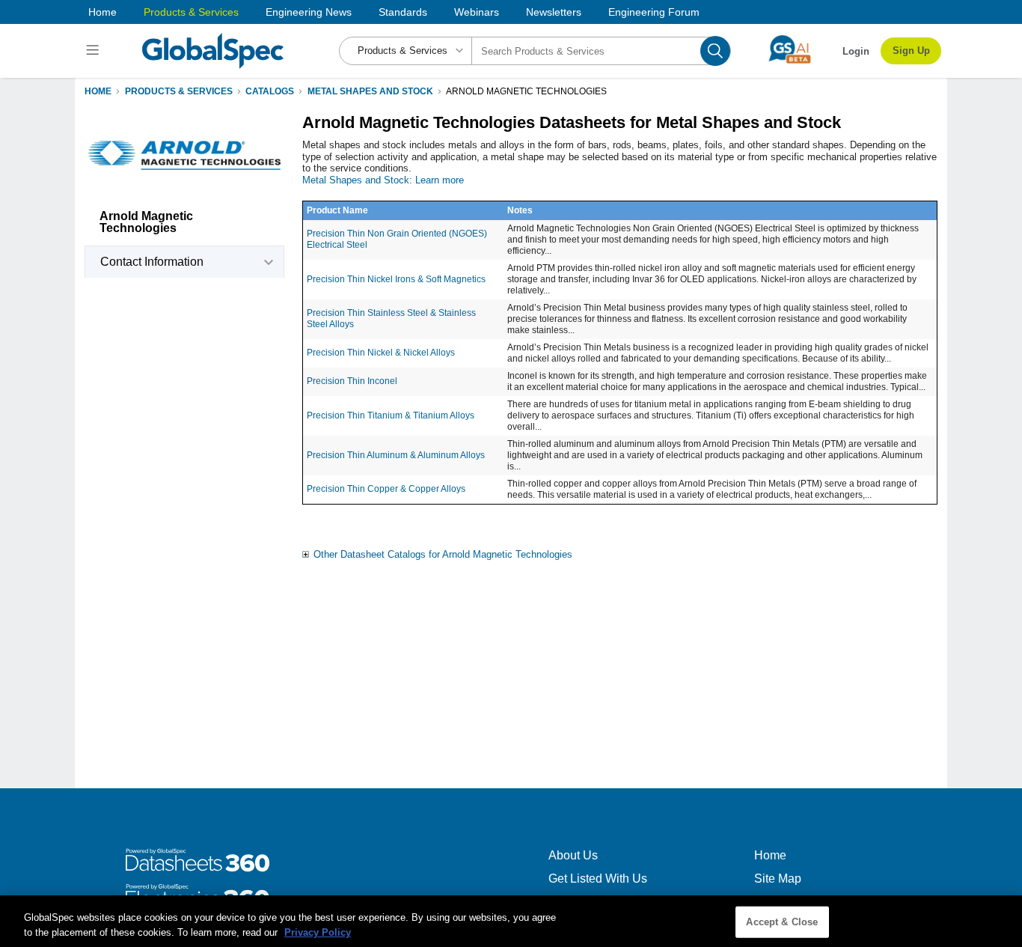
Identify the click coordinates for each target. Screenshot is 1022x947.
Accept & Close (782, 922)
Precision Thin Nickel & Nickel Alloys (381, 352)
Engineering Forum (654, 12)
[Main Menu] (95, 51)
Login (855, 51)
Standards (403, 12)
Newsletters (553, 12)
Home (102, 12)
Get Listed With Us (597, 878)
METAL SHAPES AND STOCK (370, 91)
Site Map (777, 878)
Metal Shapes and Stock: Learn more (383, 180)
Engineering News (309, 12)
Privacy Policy (317, 931)
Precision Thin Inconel (352, 381)
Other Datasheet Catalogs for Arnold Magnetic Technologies (442, 554)
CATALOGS (269, 91)
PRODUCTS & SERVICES (179, 91)
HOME (98, 91)
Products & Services (191, 12)
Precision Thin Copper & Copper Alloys (386, 489)
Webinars (476, 12)
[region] (511, 921)
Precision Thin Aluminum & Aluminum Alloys (396, 455)
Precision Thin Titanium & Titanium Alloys (390, 415)
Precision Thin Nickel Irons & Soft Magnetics (396, 279)
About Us (573, 855)
